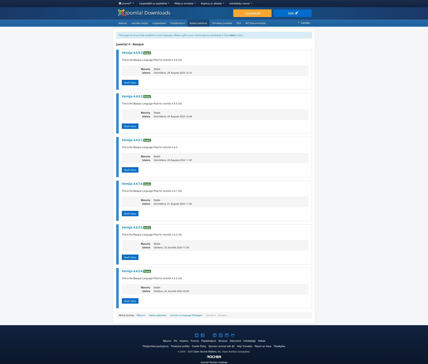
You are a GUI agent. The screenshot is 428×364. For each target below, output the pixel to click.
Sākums (122, 23)
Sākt (291, 13)
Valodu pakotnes (198, 23)
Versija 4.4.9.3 (132, 53)
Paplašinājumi (177, 23)
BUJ (239, 23)
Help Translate (244, 346)
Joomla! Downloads (147, 12)
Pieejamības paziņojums (156, 346)
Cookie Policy (199, 346)
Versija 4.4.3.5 (132, 227)
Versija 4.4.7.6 (132, 184)
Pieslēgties (279, 346)
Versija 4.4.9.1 (132, 140)
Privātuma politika (180, 346)
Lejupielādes (159, 23)
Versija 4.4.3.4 (132, 271)
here (232, 35)
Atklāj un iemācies (184, 3)
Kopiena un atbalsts (212, 3)
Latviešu (305, 22)
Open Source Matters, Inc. (208, 351)
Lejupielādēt (252, 13)
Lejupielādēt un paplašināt (153, 3)
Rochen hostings (214, 362)
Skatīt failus (130, 82)
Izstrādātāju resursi (239, 3)
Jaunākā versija (139, 23)
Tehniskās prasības (222, 23)
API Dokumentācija (256, 23)
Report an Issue (263, 346)
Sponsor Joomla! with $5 (221, 346)
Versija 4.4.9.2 (132, 96)
